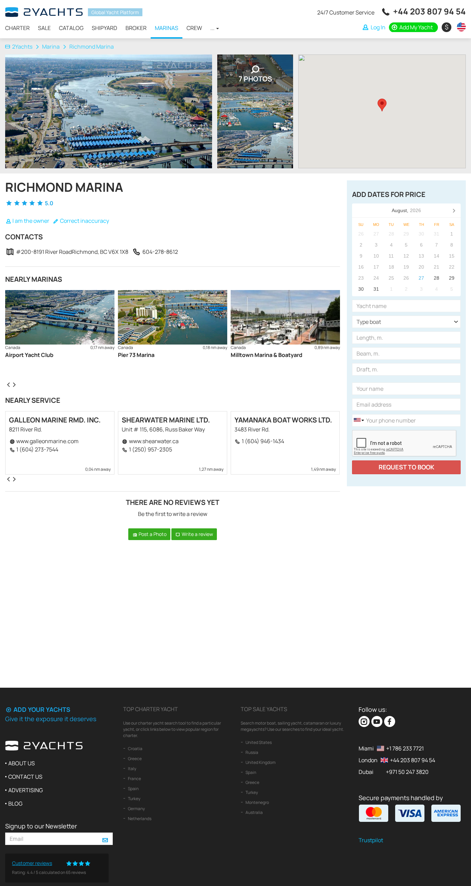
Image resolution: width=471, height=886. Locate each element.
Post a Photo (152, 534)
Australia (254, 812)
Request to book (406, 467)
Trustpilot (371, 840)
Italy (131, 768)
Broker (136, 28)
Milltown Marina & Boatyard (266, 355)
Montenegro (257, 802)
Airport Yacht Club (29, 355)
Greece (134, 758)
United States (258, 742)
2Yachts (22, 46)
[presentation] (8, 384)
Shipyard (104, 28)
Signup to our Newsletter (41, 826)
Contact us (25, 776)
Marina (51, 46)
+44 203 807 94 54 (429, 11)
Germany (136, 809)
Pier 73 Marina (136, 355)
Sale (44, 28)
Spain (133, 789)
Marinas (166, 28)
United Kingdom (260, 762)
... (213, 28)
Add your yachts (41, 709)
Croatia (134, 748)
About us (21, 763)
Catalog (71, 28)
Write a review (197, 534)
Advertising (25, 790)
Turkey (133, 799)
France (134, 779)
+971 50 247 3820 (407, 772)
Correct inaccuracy (84, 221)
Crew (194, 28)
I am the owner (30, 221)
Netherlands (139, 819)
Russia (251, 752)
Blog (15, 803)
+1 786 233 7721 (405, 748)
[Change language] (459, 26)
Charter (17, 28)
